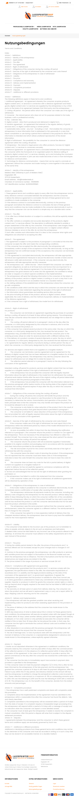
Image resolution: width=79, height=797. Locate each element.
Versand (31, 784)
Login (54, 784)
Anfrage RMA (8, 786)
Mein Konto (24, 7)
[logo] (39, 16)
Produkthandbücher (58, 789)
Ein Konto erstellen (54, 7)
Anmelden (38, 7)
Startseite (7, 36)
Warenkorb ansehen (59, 786)
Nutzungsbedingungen (35, 789)
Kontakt (7, 784)
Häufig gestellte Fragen (35, 786)
